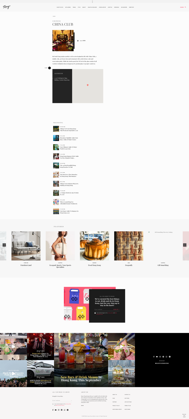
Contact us (127, 394)
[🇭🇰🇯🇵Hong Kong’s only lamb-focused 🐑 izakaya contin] (121, 346)
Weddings (116, 7)
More (82, 405)
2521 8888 (82, 40)
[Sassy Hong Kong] (6, 7)
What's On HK (60, 7)
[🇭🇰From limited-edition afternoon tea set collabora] (121, 373)
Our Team (127, 398)
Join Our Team (128, 402)
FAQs (114, 398)
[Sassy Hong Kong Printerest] (163, 357)
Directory (131, 7)
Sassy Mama (127, 409)
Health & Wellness (92, 7)
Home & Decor (102, 7)
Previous (4, 251)
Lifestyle (110, 7)
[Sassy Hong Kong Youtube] (157, 357)
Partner (115, 402)
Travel (74, 7)
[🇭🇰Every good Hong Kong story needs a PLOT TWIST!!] (13, 346)
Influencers (124, 7)
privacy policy (110, 312)
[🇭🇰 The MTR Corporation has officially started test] (40, 373)
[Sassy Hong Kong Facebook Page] (153, 357)
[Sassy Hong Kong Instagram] (160, 357)
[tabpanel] (66, 129)
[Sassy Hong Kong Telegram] (170, 357)
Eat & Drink (68, 7)
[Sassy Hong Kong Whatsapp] (166, 357)
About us (115, 394)
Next (184, 251)
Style (79, 7)
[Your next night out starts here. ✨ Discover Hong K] (81, 360)
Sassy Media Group (117, 409)
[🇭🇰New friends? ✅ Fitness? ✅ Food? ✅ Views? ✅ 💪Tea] (13, 373)
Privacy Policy (116, 405)
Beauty (84, 7)
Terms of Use (128, 405)
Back (54, 16)
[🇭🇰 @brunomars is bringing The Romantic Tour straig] (40, 346)
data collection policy (60, 405)
